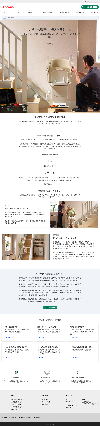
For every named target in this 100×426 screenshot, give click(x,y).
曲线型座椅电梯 (16, 399)
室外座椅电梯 (16, 404)
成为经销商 (37, 417)
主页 (5, 12)
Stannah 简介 (64, 12)
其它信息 (45, 396)
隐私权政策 (12, 417)
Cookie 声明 (21, 417)
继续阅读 (50, 44)
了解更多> (8, 337)
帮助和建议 (78, 12)
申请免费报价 (51, 307)
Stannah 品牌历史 (47, 12)
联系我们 (93, 12)
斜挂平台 (14, 409)
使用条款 (5, 417)
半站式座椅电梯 (16, 407)
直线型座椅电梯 (16, 402)
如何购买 (31, 12)
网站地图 (29, 417)
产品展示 (17, 12)
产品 (12, 396)
